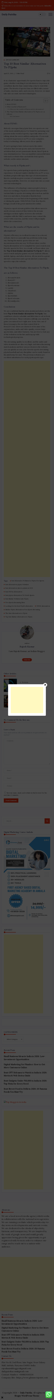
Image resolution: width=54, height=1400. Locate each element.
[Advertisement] (27, 700)
